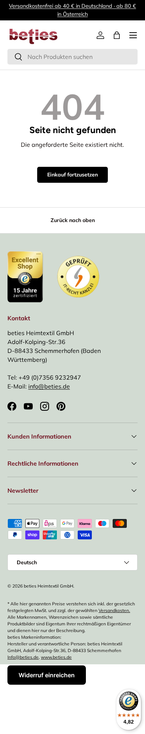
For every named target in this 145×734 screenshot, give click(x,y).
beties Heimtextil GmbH (48, 586)
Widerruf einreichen (47, 675)
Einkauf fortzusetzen (72, 174)
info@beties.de (49, 386)
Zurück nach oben (73, 220)
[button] (117, 35)
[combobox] (72, 57)
